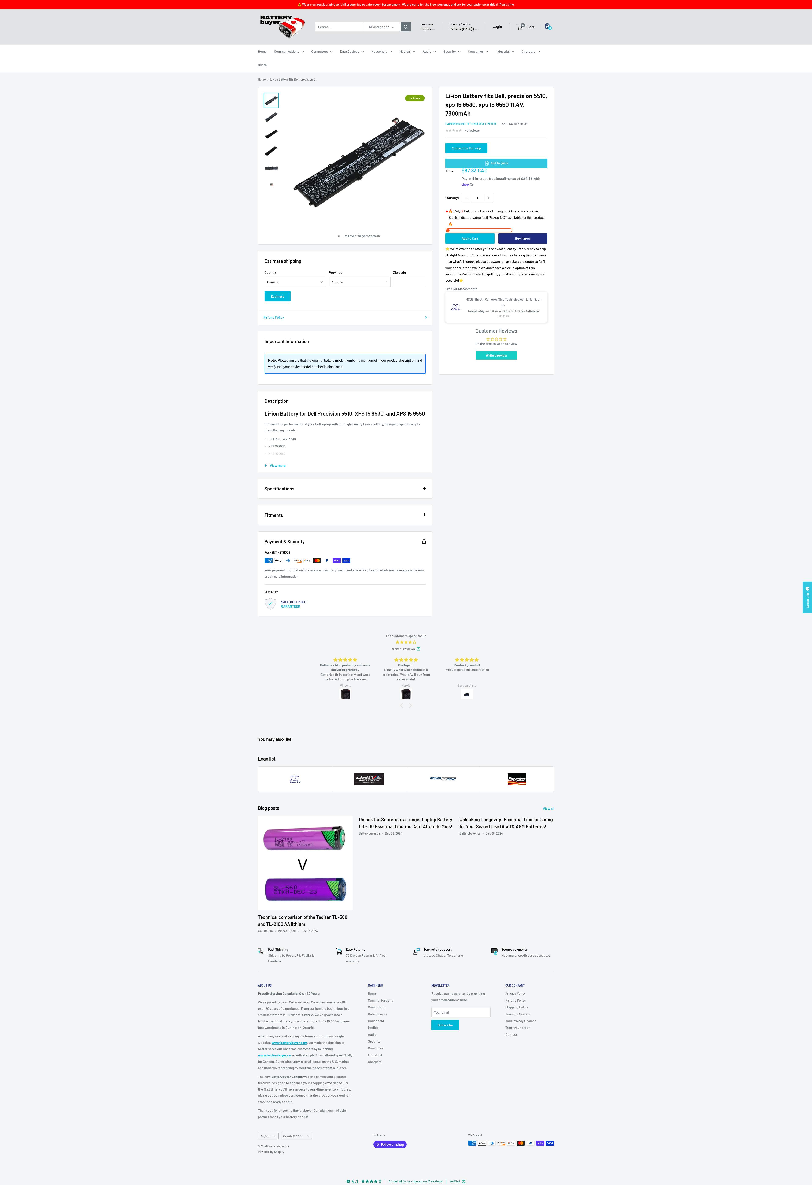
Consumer (475, 51)
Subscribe (445, 1025)
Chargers (528, 51)
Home (262, 51)
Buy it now (523, 238)
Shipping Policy (516, 1007)
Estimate (277, 296)
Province (335, 272)
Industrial (502, 51)
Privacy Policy (515, 993)
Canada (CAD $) (292, 1136)
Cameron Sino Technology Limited (470, 124)
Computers (319, 51)
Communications (286, 51)
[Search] (406, 26)
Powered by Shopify (271, 1152)
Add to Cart (470, 238)
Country (271, 272)
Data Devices (349, 51)
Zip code (399, 272)
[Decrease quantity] (466, 197)
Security (449, 51)
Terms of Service (517, 1014)
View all (549, 808)
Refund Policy (273, 317)
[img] (406, 642)
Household (379, 51)
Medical (405, 51)
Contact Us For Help (466, 148)
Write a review (496, 355)
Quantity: (452, 198)
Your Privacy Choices (520, 1021)
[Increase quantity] (488, 197)
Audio (427, 51)
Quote (262, 65)
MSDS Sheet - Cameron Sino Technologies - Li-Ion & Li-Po (504, 303)
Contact (511, 1034)
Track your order (517, 1027)
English (264, 1136)
